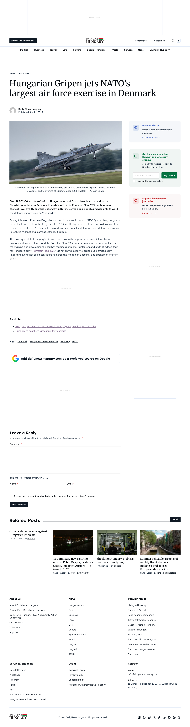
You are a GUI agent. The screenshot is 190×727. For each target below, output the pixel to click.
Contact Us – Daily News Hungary (27, 610)
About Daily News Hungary (23, 605)
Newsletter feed (17, 670)
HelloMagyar (141, 41)
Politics (24, 49)
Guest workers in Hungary (141, 624)
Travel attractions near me (142, 619)
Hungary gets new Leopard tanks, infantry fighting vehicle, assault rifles (55, 326)
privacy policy (155, 181)
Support (13, 632)
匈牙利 (72, 654)
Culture (77, 49)
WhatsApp (14, 674)
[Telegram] (169, 717)
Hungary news (76, 605)
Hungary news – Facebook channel (27, 699)
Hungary (65, 341)
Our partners (16, 622)
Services (129, 49)
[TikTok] (159, 717)
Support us (147, 213)
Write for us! (15, 627)
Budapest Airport (137, 610)
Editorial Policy (76, 679)
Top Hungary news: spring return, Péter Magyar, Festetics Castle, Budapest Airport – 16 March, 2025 (73, 564)
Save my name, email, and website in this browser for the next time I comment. (55, 496)
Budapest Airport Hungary (142, 639)
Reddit (12, 684)
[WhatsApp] (164, 717)
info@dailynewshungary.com (143, 674)
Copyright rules (77, 670)
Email (70, 483)
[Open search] (173, 40)
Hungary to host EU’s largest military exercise (40, 330)
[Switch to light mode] (179, 41)
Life (65, 49)
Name (14, 483)
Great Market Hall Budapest (142, 644)
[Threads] (179, 717)
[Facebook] (144, 717)
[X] (154, 717)
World (115, 49)
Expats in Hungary (137, 629)
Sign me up (169, 175)
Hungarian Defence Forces (44, 341)
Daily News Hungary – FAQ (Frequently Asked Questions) (33, 616)
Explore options (150, 137)
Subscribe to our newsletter (23, 41)
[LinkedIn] (139, 717)
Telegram (14, 679)
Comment (16, 444)
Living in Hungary (160, 49)
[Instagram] (149, 717)
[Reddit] (174, 717)
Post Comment (19, 504)
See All (175, 519)
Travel (53, 49)
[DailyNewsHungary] (95, 40)
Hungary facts (135, 634)
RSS (11, 689)
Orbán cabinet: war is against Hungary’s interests (28, 533)
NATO (75, 341)
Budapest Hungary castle (141, 649)
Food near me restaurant (141, 614)
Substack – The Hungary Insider (26, 694)
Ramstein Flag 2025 (44, 250)
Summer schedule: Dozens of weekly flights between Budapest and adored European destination (159, 564)
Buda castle (134, 654)
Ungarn (73, 644)
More (141, 49)
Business (39, 49)
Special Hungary (96, 49)
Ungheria (73, 649)
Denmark (22, 341)
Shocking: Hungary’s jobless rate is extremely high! (115, 560)
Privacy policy (76, 674)
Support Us (159, 41)
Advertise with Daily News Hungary (87, 684)
